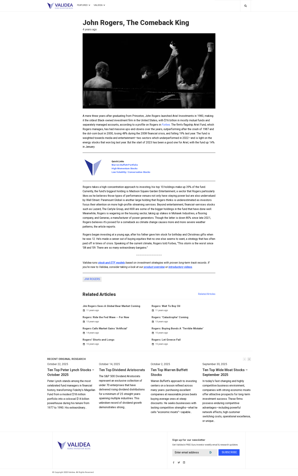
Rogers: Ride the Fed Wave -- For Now (106, 317)
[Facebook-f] (173, 462)
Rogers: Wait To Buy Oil (166, 306)
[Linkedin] (184, 462)
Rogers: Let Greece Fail (166, 339)
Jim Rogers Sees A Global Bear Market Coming (111, 306)
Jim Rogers (92, 279)
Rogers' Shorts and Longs (98, 339)
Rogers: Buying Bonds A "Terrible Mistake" (177, 328)
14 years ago (92, 333)
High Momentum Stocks (124, 168)
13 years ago (92, 321)
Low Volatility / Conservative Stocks (131, 172)
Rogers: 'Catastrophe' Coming (170, 317)
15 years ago (161, 333)
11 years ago (92, 310)
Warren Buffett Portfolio (125, 165)
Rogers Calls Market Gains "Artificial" (105, 328)
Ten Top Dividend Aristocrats (122, 370)
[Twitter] (178, 462)
